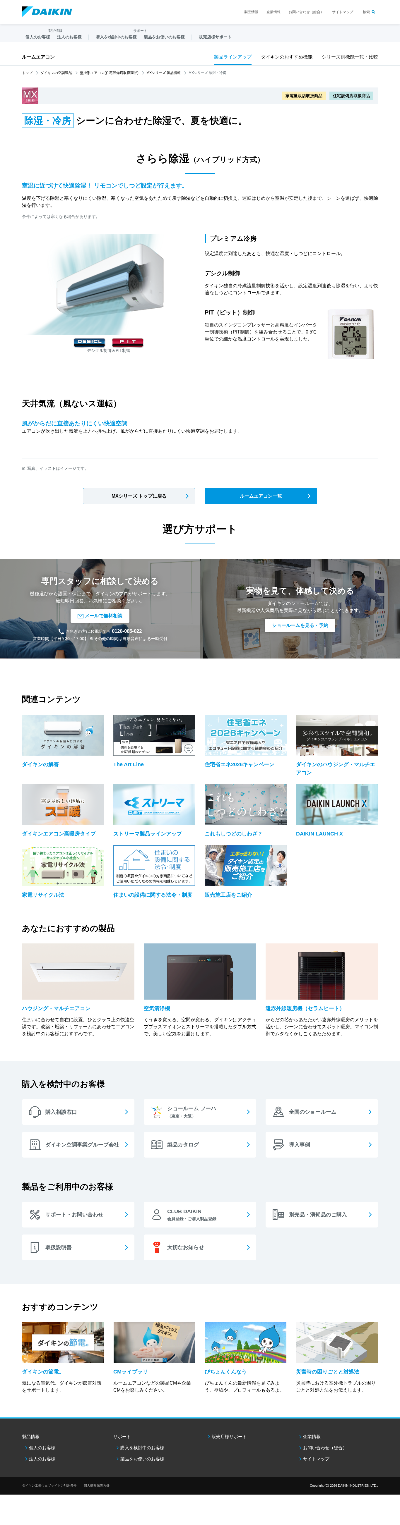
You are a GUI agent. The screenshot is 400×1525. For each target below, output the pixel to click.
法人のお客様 (42, 1458)
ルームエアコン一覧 (261, 496)
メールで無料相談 (103, 615)
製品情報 (251, 12)
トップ (27, 73)
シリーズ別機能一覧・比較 (350, 56)
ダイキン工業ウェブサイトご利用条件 (49, 1485)
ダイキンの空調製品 (56, 73)
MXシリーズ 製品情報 (163, 73)
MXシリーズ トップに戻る (139, 496)
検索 (366, 12)
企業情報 (273, 12)
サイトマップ (342, 12)
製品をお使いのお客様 (142, 1458)
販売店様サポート (215, 37)
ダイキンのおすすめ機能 (286, 56)
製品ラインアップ (233, 56)
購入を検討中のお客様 (142, 1447)
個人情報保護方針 (97, 1485)
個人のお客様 (42, 1447)
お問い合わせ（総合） (306, 12)
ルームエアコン (38, 56)
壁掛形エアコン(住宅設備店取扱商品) (109, 73)
